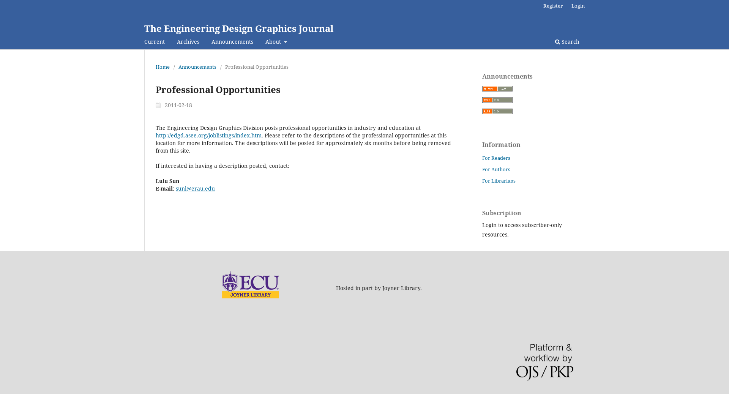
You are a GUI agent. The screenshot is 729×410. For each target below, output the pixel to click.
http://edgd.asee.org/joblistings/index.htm (209, 135)
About (273, 41)
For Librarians (499, 180)
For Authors (496, 169)
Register (553, 5)
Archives (188, 41)
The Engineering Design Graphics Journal (238, 28)
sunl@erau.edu (195, 188)
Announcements (232, 41)
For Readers (496, 158)
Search (569, 41)
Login (578, 5)
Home (163, 66)
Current (154, 41)
